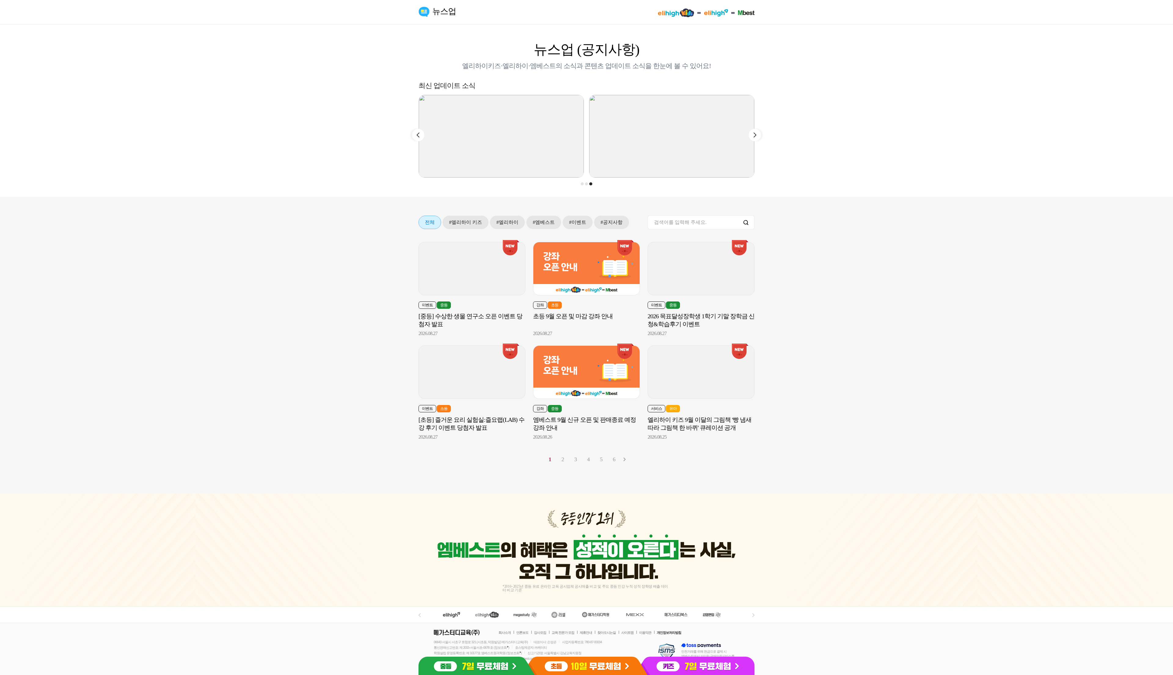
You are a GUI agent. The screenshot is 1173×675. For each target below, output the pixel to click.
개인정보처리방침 (669, 632)
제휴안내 (586, 632)
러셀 (558, 615)
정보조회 (501, 647)
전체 (430, 222)
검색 (746, 223)
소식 (570, 66)
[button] (582, 183)
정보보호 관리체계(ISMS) (666, 651)
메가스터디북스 (677, 615)
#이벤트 (577, 222)
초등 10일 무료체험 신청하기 (587, 666)
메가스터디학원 (595, 615)
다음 (624, 459)
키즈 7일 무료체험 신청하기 (698, 666)
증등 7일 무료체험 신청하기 (474, 666)
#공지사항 (612, 222)
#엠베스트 (544, 222)
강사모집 (540, 632)
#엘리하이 (507, 222)
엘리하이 (451, 615)
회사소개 (505, 632)
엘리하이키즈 (487, 615)
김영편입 (712, 615)
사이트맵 (627, 632)
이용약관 (645, 632)
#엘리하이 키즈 (465, 222)
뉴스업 (444, 11)
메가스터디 (525, 615)
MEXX (639, 615)
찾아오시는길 (606, 632)
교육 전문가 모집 (563, 632)
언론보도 (522, 632)
